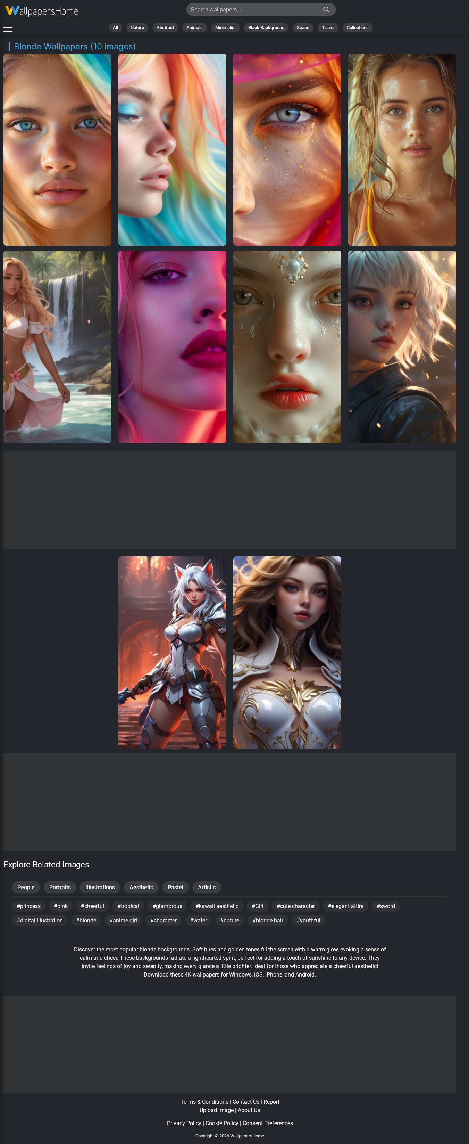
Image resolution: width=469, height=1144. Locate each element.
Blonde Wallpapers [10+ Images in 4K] (41, 11)
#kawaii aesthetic (216, 906)
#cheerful (92, 906)
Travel (328, 27)
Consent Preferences (268, 1123)
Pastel (175, 887)
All (115, 27)
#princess (29, 906)
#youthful (308, 920)
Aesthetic (141, 887)
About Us (249, 1110)
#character (163, 920)
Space (303, 27)
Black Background (266, 27)
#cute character (296, 906)
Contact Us (246, 1101)
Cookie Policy (222, 1123)
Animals (194, 27)
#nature (229, 920)
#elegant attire (345, 906)
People (26, 887)
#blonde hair (267, 920)
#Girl (257, 906)
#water (198, 920)
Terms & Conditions (204, 1101)
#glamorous (167, 906)
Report (271, 1101)
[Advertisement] (230, 500)
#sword (386, 906)
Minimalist (225, 27)
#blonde (86, 920)
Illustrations (100, 887)
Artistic (207, 887)
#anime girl (123, 920)
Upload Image (217, 1110)
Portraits (60, 887)
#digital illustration (40, 920)
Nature (137, 27)
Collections (358, 27)
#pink (61, 906)
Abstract (165, 27)
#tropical (128, 906)
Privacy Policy (184, 1123)
